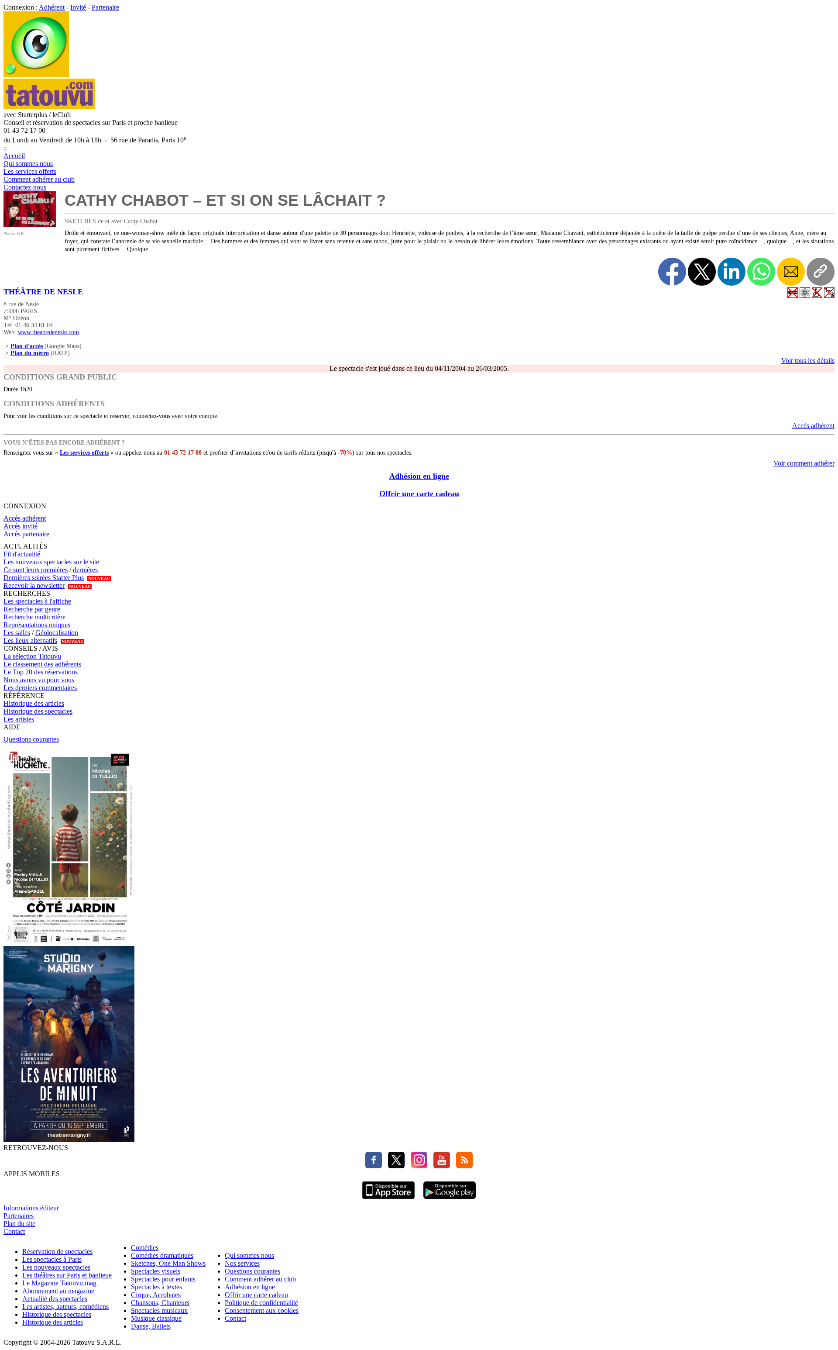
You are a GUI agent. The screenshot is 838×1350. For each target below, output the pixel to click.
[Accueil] (36, 74)
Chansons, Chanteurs (160, 1302)
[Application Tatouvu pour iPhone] (388, 1200)
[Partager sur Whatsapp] (761, 272)
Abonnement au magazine (58, 1291)
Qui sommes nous (28, 163)
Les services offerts (29, 171)
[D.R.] (29, 224)
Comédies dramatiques (162, 1255)
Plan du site (19, 1223)
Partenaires (18, 1215)
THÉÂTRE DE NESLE (43, 291)
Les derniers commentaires (40, 687)
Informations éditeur (31, 1208)
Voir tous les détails (808, 360)
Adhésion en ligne (419, 476)
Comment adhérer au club (39, 179)
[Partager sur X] (702, 272)
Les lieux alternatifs (30, 640)
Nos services (242, 1263)
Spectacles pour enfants (163, 1279)
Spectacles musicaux (159, 1310)
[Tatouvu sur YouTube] (439, 1166)
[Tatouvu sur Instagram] (416, 1166)
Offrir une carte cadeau (419, 493)
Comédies (144, 1247)
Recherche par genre (31, 609)
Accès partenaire (26, 534)
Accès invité (20, 526)
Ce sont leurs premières (35, 569)
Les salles (16, 632)
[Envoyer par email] (791, 272)
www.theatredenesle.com (48, 332)
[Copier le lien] (821, 272)
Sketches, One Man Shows (168, 1263)
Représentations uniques (36, 624)
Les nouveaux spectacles (56, 1267)
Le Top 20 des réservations (40, 672)
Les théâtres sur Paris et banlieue (67, 1275)
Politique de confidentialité (261, 1302)
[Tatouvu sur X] (394, 1166)
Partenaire (105, 7)
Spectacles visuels (155, 1271)
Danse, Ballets (151, 1326)
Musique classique (156, 1318)
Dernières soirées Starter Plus (43, 577)
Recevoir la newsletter (34, 585)
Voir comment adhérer (804, 463)
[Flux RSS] (462, 1166)
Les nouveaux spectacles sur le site (51, 562)
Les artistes (18, 719)
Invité (78, 7)
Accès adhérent (813, 425)
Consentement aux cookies (262, 1310)
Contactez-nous (24, 187)
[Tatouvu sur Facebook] (373, 1166)
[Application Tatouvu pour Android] (449, 1200)
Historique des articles (33, 703)
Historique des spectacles (37, 711)
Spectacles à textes (156, 1287)
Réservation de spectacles (57, 1251)
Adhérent (52, 7)
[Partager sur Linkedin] (731, 272)
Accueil (14, 155)
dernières (85, 569)
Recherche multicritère (34, 617)
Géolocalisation (56, 632)
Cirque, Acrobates (156, 1294)
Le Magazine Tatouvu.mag (59, 1283)
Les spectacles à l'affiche (37, 601)
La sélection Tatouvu (32, 656)
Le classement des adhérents (42, 664)
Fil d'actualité (21, 554)
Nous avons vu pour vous (38, 680)
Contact (14, 1231)
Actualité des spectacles (54, 1298)
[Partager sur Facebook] (672, 272)
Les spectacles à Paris (52, 1259)
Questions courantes (31, 739)
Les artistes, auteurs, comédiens (65, 1306)
